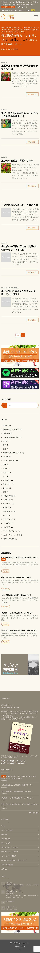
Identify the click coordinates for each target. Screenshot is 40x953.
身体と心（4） (7, 488)
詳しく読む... (32, 94)
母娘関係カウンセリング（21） (13, 429)
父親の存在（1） (8, 500)
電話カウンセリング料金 (9, 847)
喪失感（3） (7, 441)
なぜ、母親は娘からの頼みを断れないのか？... (16, 791)
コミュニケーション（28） (11, 460)
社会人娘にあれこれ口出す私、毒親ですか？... (16, 785)
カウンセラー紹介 (7, 830)
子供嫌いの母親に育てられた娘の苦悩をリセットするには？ (19, 248)
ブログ (10, 49)
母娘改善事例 (5, 839)
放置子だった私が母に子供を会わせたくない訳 (19, 67)
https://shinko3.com (11, 909)
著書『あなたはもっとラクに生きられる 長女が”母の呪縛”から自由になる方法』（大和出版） (19, 756)
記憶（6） (6, 449)
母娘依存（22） (8, 433)
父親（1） (6, 492)
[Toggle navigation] (36, 16)
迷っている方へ (6, 843)
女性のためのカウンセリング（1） (14, 453)
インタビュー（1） (9, 523)
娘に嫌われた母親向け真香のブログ (14, 860)
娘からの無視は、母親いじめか (17, 160)
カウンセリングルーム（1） (11, 531)
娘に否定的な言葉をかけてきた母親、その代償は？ (18, 292)
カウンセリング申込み (8, 856)
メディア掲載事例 (7, 864)
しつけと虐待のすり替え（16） (13, 437)
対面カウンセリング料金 (9, 852)
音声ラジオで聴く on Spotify (14, 761)
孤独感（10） (7, 425)
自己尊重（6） (7, 457)
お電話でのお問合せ (8, 7)
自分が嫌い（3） (8, 480)
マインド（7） (7, 515)
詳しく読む (6, 571)
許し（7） (6, 476)
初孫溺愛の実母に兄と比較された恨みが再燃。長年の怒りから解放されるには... (19, 777)
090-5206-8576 (10, 901)
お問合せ (4, 869)
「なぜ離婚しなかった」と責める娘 (19, 204)
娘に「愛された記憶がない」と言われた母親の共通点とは (19, 114)
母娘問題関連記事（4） (10, 539)
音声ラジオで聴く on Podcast (15, 763)
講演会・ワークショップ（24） (13, 535)
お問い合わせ (21, 7)
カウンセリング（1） (9, 511)
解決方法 (4, 834)
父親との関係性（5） (9, 496)
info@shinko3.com (11, 907)
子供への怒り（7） (9, 484)
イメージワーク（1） (9, 519)
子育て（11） (7, 472)
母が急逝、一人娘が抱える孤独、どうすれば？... (17, 798)
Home (3, 49)
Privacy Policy (20, 946)
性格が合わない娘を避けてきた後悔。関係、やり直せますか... (20, 805)
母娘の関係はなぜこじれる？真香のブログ (18, 10)
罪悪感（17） (7, 507)
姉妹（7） (6, 464)
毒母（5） (6, 445)
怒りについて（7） (9, 504)
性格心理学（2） (8, 527)
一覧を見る (35, 813)
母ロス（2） (7, 468)
